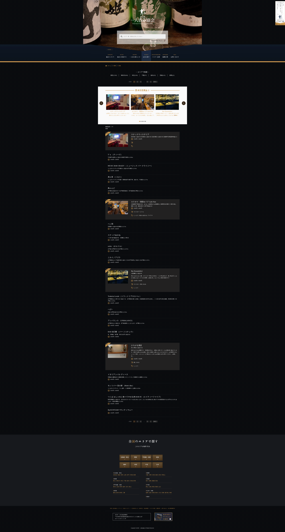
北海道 (115, 474)
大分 (160, 492)
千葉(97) (144, 75)
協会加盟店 (146, 508)
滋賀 (156, 474)
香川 (147, 480)
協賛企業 (158, 508)
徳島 (150, 480)
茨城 (119, 65)
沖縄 (170, 492)
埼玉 (122, 480)
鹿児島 (166, 492)
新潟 (114, 486)
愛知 (114, 492)
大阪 (147, 474)
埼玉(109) (135, 75)
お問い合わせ (164, 508)
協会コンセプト (126, 508)
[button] (101, 103)
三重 (124, 492)
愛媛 (153, 480)
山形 (125, 474)
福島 (134, 474)
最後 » (155, 81)
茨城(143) (162, 75)
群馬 (134, 480)
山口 (160, 486)
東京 (114, 480)
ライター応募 (152, 508)
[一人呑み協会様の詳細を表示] (280, 13)
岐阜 (117, 492)
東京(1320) (114, 75)
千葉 (125, 480)
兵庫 (150, 474)
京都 (153, 474)
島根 (156, 486)
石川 (127, 486)
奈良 (160, 474)
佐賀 (150, 492)
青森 (119, 474)
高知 (156, 480)
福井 (124, 486)
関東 (115, 65)
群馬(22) (172, 75)
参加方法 (141, 508)
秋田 (122, 474)
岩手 (128, 474)
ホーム (109, 65)
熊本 (156, 492)
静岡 (120, 492)
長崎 (153, 492)
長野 (120, 486)
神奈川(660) (124, 75)
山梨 (117, 486)
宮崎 (163, 492)
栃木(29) (153, 75)
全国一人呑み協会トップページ (116, 508)
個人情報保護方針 (171, 508)
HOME (109, 49)
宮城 (131, 474)
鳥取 (153, 486)
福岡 (147, 492)
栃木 (128, 480)
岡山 (147, 486)
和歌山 (163, 474)
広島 (150, 486)
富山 (130, 486)
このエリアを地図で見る (142, 446)
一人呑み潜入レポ (134, 508)
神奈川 (118, 480)
